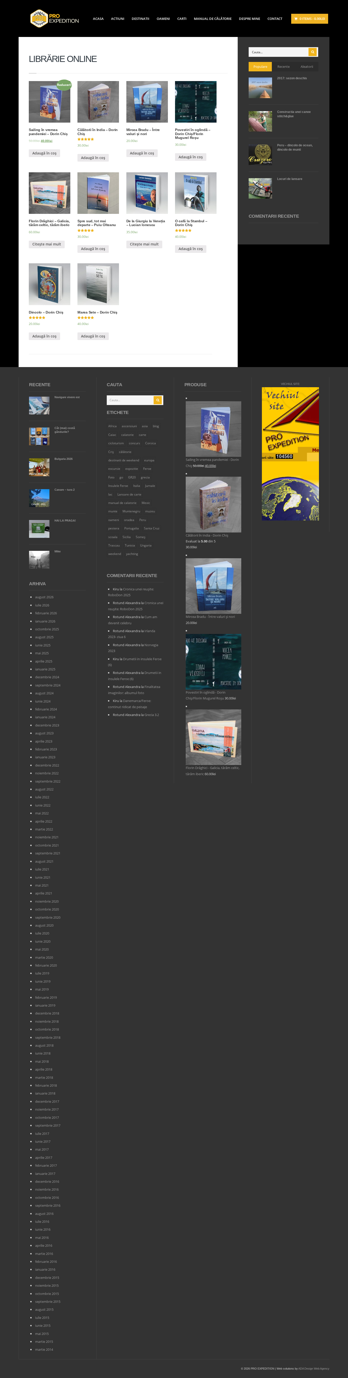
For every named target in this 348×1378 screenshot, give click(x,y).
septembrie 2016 (47, 1205)
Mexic (146, 503)
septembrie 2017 (47, 1125)
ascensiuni (129, 426)
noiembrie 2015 (47, 1285)
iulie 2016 (42, 1221)
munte (112, 511)
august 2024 (44, 693)
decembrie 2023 (47, 725)
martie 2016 (44, 1253)
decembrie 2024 (47, 677)
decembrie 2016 (47, 1181)
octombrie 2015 (47, 1293)
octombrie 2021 (47, 845)
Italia (136, 486)
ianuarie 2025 (45, 669)
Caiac (112, 435)
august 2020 (44, 925)
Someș (140, 537)
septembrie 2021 (47, 853)
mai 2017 (42, 1149)
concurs (134, 443)
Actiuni (117, 18)
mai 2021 (42, 885)
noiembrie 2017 (47, 1109)
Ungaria (146, 545)
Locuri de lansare (289, 179)
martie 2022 (44, 829)
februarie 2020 (46, 965)
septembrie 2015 (47, 1301)
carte (142, 435)
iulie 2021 (42, 869)
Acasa (98, 18)
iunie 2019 (42, 981)
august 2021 (44, 861)
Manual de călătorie (213, 18)
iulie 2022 (42, 797)
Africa (112, 426)
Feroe (147, 468)
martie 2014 (44, 1349)
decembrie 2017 (47, 1101)
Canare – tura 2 (65, 489)
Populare (260, 66)
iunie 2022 (42, 805)
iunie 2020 (42, 941)
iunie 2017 (42, 1141)
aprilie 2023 (43, 741)
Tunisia (130, 545)
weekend (114, 554)
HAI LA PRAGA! (65, 520)
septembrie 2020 (47, 917)
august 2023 (44, 733)
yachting (132, 554)
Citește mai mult (46, 244)
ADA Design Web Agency (313, 1368)
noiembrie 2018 (47, 1021)
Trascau (114, 545)
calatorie (127, 435)
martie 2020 (44, 957)
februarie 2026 (46, 613)
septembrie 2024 (47, 685)
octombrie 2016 (47, 1197)
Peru (142, 520)
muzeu (150, 511)
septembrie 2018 (47, 1037)
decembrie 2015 (47, 1277)
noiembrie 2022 (47, 773)
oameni (113, 520)
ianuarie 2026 (45, 621)
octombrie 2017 (47, 1117)
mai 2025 (42, 653)
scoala (112, 537)
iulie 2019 (42, 973)
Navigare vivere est (67, 397)
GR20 (132, 477)
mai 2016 (42, 1237)
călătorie (125, 452)
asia (145, 426)
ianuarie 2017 (45, 1173)
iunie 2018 (42, 1053)
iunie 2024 (42, 701)
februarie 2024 (46, 709)
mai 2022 (42, 813)
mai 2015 (42, 1333)
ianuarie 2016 (45, 1269)
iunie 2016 (42, 1229)
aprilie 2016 (43, 1245)
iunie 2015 (42, 1325)
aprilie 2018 (43, 1069)
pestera (113, 528)
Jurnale (150, 486)
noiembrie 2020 (47, 901)
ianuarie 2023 (45, 757)
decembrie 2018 (47, 1013)
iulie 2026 (42, 605)
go (121, 477)
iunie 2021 (42, 877)
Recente (283, 66)
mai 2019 (42, 989)
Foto (111, 477)
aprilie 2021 (43, 893)
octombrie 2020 (47, 909)
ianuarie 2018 (45, 1093)
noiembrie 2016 (47, 1189)
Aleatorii (307, 66)
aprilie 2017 (43, 1157)
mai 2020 (42, 949)
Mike (58, 551)
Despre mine (249, 18)
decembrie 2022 (47, 765)
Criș (111, 452)
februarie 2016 (46, 1261)
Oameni (163, 18)
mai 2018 (42, 1061)
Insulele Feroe (118, 486)
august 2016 (44, 1213)
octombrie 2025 (47, 629)
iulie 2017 (42, 1133)
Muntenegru (131, 511)
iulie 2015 (42, 1317)
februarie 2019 (46, 997)
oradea (129, 520)
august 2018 (44, 1045)
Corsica (150, 443)
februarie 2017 (46, 1165)
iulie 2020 (42, 933)
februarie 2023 (46, 749)
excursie (114, 468)
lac (110, 494)
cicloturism (116, 443)
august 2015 (44, 1309)
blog (156, 426)
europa (149, 460)
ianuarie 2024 (45, 717)
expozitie (131, 468)
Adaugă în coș (44, 153)
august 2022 (44, 789)
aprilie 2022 (43, 821)
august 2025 (44, 637)
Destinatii (140, 18)
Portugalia (131, 528)
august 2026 (44, 597)
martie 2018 (44, 1077)
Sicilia (127, 537)
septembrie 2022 (47, 781)
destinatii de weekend (123, 460)
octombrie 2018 (47, 1029)
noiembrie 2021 (47, 837)
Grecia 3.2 (151, 714)
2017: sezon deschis (292, 78)
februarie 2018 (46, 1085)
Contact (274, 18)
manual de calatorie (122, 503)
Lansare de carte (129, 494)
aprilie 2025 (43, 661)
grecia (145, 477)
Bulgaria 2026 (64, 458)
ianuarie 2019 (45, 1005)
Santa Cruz (151, 528)
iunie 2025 (42, 645)
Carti (181, 18)
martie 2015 (44, 1341)
